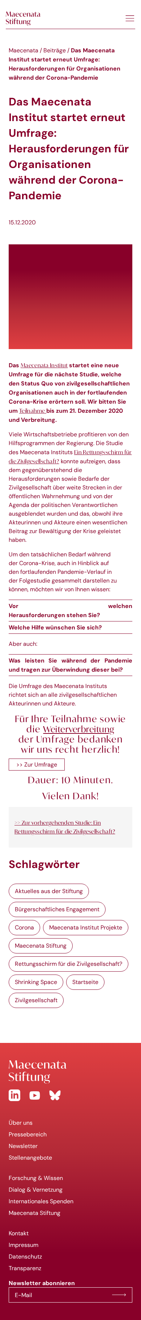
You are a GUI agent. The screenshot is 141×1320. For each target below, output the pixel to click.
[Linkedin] (14, 1095)
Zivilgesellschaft (36, 1000)
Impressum (23, 1244)
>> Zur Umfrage (36, 764)
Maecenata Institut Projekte (85, 927)
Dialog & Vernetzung (36, 1189)
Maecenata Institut (44, 365)
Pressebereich (28, 1134)
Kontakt (19, 1233)
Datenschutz (25, 1256)
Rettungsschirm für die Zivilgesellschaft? (68, 963)
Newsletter (23, 1146)
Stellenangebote (30, 1157)
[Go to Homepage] (70, 1072)
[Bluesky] (55, 1095)
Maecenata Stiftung (41, 945)
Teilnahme (32, 410)
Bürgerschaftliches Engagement (57, 909)
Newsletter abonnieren (119, 1295)
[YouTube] (34, 1095)
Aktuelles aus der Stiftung (49, 891)
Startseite (85, 982)
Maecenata (23, 50)
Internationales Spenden (41, 1201)
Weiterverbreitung (78, 729)
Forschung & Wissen (36, 1178)
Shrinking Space (36, 982)
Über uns (21, 1122)
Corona (24, 927)
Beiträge (54, 50)
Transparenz (25, 1268)
